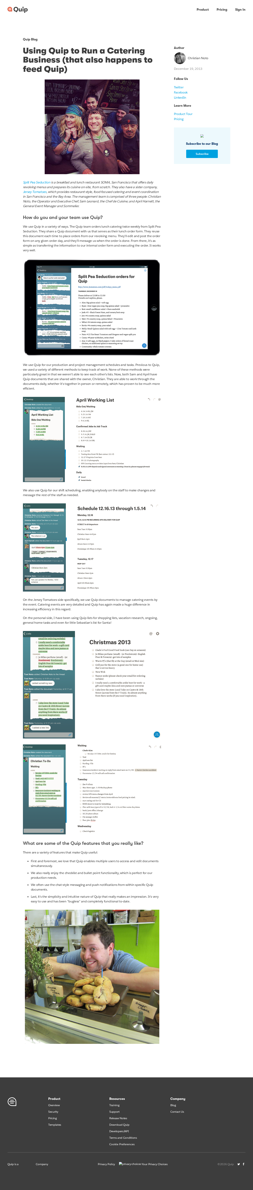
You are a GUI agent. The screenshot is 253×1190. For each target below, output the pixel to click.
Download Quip (119, 1124)
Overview (54, 1105)
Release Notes (118, 1118)
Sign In (240, 9)
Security (53, 1111)
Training (114, 1105)
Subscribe (202, 154)
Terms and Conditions (123, 1138)
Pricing (222, 9)
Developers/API (119, 1131)
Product (203, 9)
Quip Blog (30, 39)
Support (114, 1111)
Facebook (181, 92)
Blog (173, 1105)
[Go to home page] (18, 10)
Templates (54, 1124)
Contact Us (177, 1111)
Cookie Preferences (122, 1144)
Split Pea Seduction (36, 182)
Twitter (179, 87)
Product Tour (183, 114)
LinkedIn (180, 97)
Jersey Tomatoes (34, 192)
